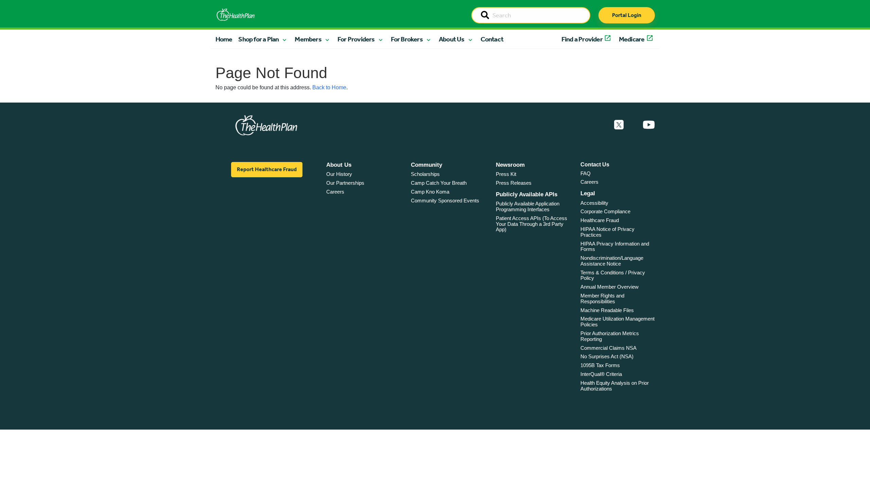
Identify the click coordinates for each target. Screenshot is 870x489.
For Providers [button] (356, 39)
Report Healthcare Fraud (267, 169)
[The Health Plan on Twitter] (619, 125)
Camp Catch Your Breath (439, 183)
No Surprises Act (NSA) (606, 356)
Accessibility (594, 203)
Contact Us (594, 164)
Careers (335, 192)
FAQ (585, 173)
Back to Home (329, 87)
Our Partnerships (345, 183)
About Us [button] (452, 39)
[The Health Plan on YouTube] (649, 125)
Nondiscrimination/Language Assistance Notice (611, 261)
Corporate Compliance (605, 211)
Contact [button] (492, 39)
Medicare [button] (632, 39)
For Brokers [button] (407, 39)
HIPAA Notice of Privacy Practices (607, 232)
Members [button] (308, 39)
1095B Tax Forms (600, 365)
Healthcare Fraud (599, 220)
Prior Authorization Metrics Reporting (609, 336)
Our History (339, 174)
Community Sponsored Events (445, 200)
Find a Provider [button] (582, 39)
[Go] (485, 15)
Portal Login (626, 15)
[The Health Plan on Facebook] (600, 125)
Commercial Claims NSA (608, 348)
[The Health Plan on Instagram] (633, 125)
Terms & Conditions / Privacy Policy (612, 275)
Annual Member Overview (609, 287)
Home (223, 39)
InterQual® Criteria (601, 374)
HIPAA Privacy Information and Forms (614, 246)
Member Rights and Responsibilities (602, 298)
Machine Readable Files (607, 310)
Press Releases (514, 183)
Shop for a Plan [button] (258, 39)
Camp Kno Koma (430, 192)
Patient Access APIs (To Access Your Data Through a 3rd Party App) (531, 223)
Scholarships (425, 174)
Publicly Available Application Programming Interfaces (527, 206)
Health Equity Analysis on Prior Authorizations (614, 386)
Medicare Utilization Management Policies (617, 321)
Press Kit (506, 174)
